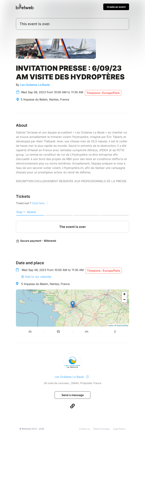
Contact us (84, 428)
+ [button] (124, 294)
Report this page (101, 428)
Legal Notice (119, 428)
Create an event (116, 6)
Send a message (73, 395)
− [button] (124, 299)
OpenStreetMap (122, 325)
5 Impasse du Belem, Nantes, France (45, 284)
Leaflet (110, 325)
